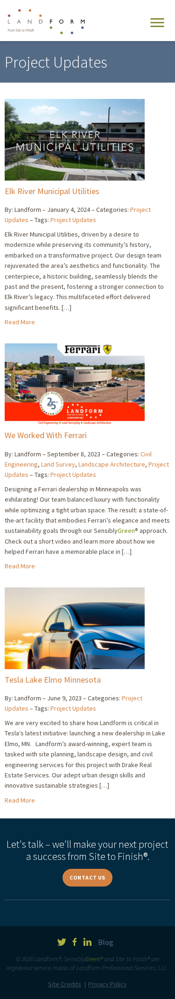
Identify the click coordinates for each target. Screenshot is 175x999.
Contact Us (87, 877)
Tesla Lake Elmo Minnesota (53, 679)
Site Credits (64, 984)
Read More (20, 322)
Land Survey (58, 464)
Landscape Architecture (111, 464)
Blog (105, 942)
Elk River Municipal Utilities (52, 191)
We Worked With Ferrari (46, 435)
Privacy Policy (107, 984)
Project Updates (73, 220)
